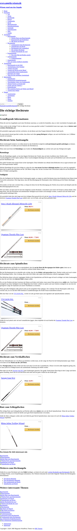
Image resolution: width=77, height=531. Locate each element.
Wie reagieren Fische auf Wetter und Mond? (21, 89)
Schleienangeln (12, 56)
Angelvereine (11, 94)
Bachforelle (11, 18)
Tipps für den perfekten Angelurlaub (18, 75)
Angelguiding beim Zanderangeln (18, 72)
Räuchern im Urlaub (14, 73)
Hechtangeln (11, 43)
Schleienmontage (16, 58)
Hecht (9, 23)
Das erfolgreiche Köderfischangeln (10, 519)
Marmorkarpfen (12, 24)
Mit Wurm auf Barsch (17, 41)
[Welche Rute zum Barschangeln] (10, 460)
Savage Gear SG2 (18, 370)
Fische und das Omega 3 (15, 85)
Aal (9, 14)
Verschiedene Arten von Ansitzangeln (19, 82)
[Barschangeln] (5, 457)
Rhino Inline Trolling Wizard (13, 423)
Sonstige (10, 100)
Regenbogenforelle (13, 26)
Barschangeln (12, 36)
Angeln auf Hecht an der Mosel (17, 70)
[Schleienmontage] (6, 514)
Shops (9, 99)
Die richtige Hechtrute (17, 50)
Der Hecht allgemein (10, 478)
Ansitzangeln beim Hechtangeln (20, 45)
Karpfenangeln (12, 53)
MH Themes (38, 528)
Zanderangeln (12, 60)
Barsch (10, 19)
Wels (9, 31)
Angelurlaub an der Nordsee (16, 67)
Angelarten (7, 34)
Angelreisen (11, 95)
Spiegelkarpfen (12, 29)
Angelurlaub (7, 63)
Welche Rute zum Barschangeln (20, 38)
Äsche (9, 16)
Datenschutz (7, 524)
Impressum (7, 525)
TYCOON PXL (18, 293)
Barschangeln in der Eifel (15, 65)
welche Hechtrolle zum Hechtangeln (59, 472)
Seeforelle (10, 28)
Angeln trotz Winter (13, 90)
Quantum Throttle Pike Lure (14, 198)
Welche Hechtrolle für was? (19, 51)
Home (5, 11)
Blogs (9, 97)
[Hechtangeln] (4, 507)
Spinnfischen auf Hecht (18, 46)
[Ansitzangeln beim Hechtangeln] (10, 517)
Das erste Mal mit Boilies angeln (21, 55)
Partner (6, 92)
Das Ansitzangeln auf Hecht (12, 482)
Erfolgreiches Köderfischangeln (17, 80)
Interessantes (7, 77)
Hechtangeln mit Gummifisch (20, 48)
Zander (10, 33)
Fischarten (7, 12)
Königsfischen (12, 87)
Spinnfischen (11, 78)
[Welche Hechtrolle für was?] (9, 503)
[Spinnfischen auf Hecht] (7, 464)
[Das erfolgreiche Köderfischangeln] (11, 520)
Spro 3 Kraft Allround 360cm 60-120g (60, 196)
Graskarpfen (11, 21)
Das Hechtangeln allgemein (12, 480)
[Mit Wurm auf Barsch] (7, 510)
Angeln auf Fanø (13, 68)
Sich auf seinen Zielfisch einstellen (18, 62)
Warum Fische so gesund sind (16, 84)
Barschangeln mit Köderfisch (20, 40)
